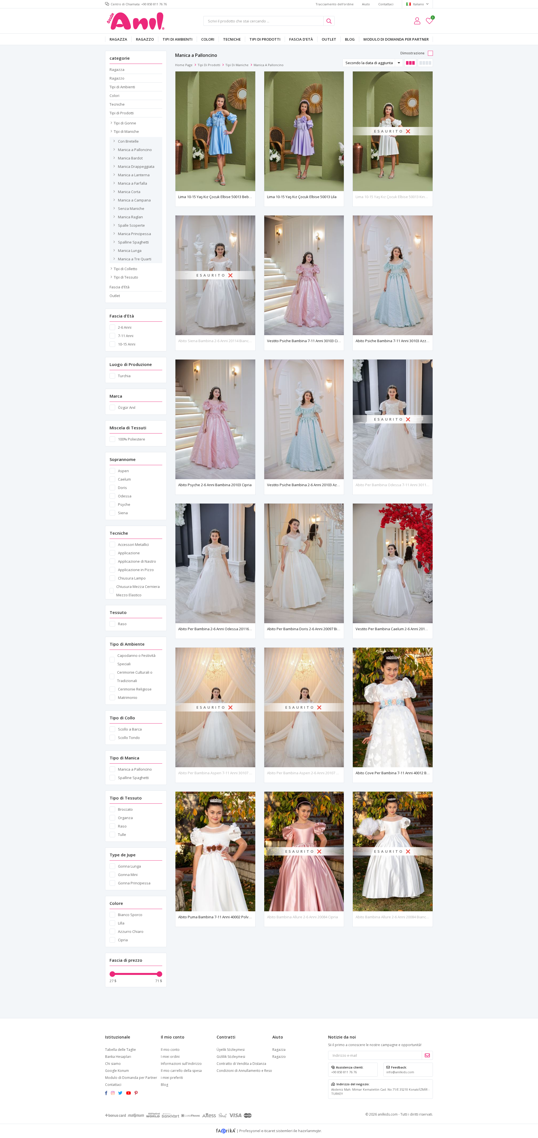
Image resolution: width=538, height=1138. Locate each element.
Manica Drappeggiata (136, 166)
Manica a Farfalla (132, 183)
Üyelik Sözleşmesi (231, 1049)
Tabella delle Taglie (120, 1049)
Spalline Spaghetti (133, 242)
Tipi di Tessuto (126, 277)
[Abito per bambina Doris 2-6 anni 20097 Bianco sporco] (304, 563)
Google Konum (117, 1070)
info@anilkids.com (400, 1072)
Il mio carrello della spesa (181, 1070)
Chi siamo (113, 1063)
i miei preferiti (432, 18)
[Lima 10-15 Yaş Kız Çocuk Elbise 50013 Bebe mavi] (215, 131)
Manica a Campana (134, 200)
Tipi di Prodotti (264, 39)
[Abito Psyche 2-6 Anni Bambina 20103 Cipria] (215, 419)
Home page (184, 65)
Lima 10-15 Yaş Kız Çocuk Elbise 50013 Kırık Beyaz (397, 196)
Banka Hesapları (118, 1056)
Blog (350, 39)
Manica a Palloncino (135, 149)
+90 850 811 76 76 (344, 1072)
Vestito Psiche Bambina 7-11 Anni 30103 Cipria (305, 340)
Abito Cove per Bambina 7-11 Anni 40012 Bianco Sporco (402, 772)
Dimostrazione (412, 53)
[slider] (112, 974)
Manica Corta (129, 191)
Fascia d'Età (301, 39)
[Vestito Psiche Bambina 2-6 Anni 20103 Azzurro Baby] (304, 419)
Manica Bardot (130, 158)
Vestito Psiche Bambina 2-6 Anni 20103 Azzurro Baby (311, 484)
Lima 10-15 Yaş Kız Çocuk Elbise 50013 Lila (302, 196)
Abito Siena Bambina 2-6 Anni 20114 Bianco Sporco (221, 340)
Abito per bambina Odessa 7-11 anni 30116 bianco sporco (404, 484)
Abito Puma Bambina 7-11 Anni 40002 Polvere (216, 916)
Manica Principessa (134, 233)
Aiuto (366, 4)
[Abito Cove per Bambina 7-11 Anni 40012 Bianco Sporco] (393, 707)
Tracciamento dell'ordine (335, 4)
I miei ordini (170, 1056)
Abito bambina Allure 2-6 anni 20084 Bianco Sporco (398, 916)
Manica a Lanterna (134, 174)
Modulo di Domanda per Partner (396, 39)
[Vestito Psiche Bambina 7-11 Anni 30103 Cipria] (304, 275)
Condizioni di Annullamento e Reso (244, 1070)
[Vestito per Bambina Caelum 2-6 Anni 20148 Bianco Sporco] (393, 563)
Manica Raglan (130, 216)
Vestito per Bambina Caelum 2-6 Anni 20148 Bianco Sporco (405, 628)
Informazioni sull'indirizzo (181, 1063)
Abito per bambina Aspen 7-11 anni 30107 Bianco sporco (225, 772)
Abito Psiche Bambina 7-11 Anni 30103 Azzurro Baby (399, 340)
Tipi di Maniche (126, 131)
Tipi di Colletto (125, 268)
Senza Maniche (131, 208)
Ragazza (118, 39)
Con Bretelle (128, 141)
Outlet (329, 39)
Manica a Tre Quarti (134, 258)
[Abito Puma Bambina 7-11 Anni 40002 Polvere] (215, 851)
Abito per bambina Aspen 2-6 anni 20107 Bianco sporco (313, 772)
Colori (207, 39)
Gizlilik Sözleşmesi (231, 1056)
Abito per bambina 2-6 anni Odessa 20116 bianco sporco (226, 628)
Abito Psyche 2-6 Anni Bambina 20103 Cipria (215, 484)
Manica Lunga (130, 250)
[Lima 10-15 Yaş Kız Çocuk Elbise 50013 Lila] (304, 131)
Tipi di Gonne (125, 123)
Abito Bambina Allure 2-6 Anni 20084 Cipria (302, 916)
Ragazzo (145, 39)
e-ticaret (268, 1130)
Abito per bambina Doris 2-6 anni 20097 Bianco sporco (312, 628)
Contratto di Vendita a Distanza (241, 1063)
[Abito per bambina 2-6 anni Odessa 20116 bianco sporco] (215, 563)
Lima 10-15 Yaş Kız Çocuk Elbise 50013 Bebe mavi (219, 196)
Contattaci (385, 4)
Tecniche (232, 39)
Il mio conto (170, 1049)
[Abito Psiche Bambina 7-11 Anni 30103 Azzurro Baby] (393, 275)
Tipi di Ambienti (178, 39)
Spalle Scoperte (131, 225)
